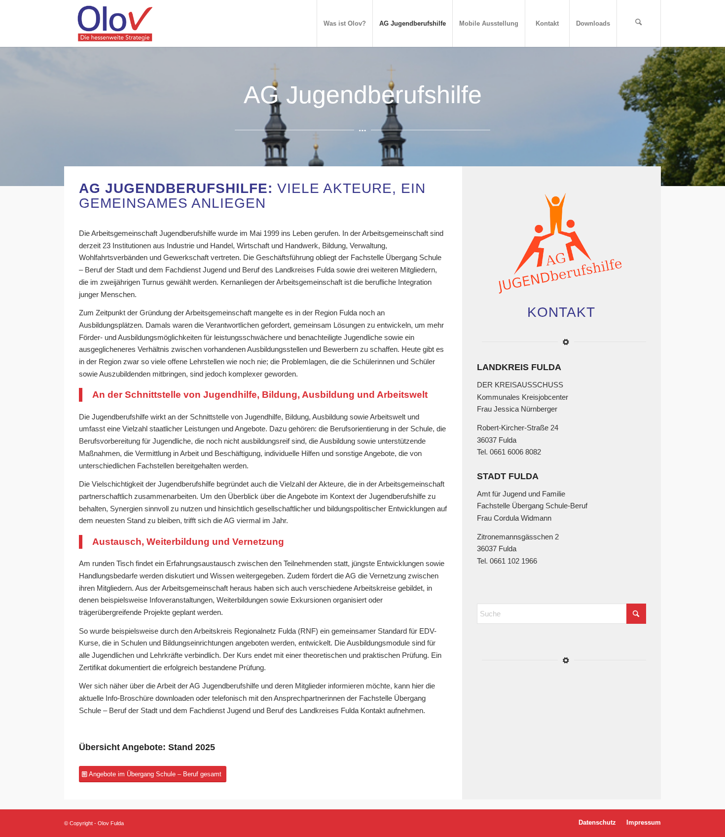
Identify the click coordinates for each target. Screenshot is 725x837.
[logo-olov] (115, 23)
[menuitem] (344, 23)
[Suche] (638, 23)
